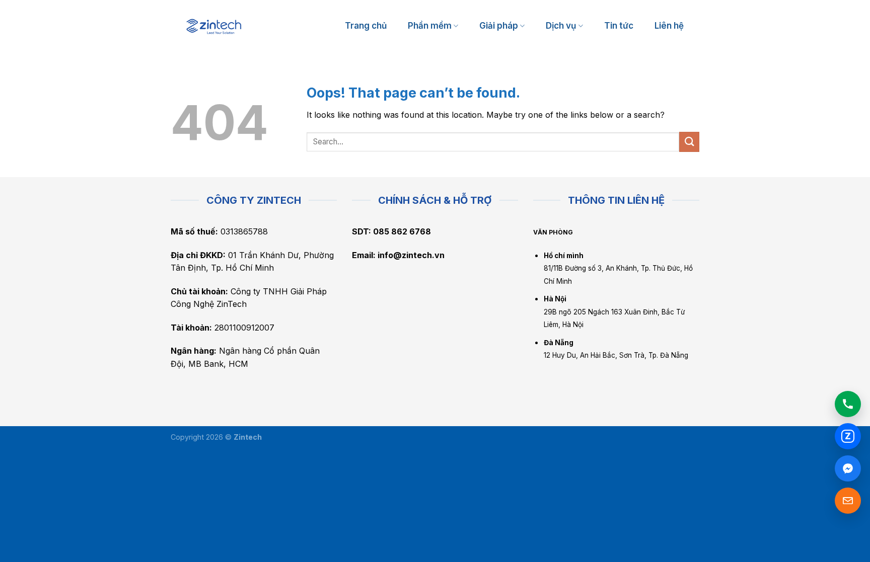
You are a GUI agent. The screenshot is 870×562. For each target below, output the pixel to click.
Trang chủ (366, 26)
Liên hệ (669, 26)
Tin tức (618, 26)
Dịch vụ (561, 26)
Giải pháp (498, 26)
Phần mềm (430, 26)
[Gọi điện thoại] (848, 404)
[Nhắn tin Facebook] (848, 468)
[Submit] (689, 141)
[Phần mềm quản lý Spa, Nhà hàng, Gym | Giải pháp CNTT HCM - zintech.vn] (214, 26)
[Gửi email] (848, 501)
